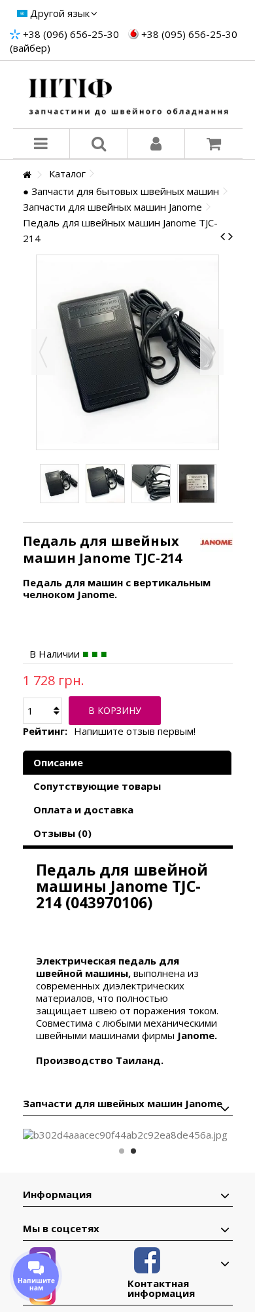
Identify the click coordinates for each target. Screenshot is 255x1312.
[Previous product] (222, 236)
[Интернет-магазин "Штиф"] (128, 94)
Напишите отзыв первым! (135, 731)
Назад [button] (43, 352)
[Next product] (230, 236)
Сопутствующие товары (97, 785)
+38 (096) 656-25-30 (71, 34)
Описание (58, 762)
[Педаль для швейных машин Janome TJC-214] (59, 484)
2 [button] (133, 1151)
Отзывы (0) (62, 833)
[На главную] (27, 175)
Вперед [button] (212, 352)
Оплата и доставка (83, 809)
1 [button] (121, 1151)
